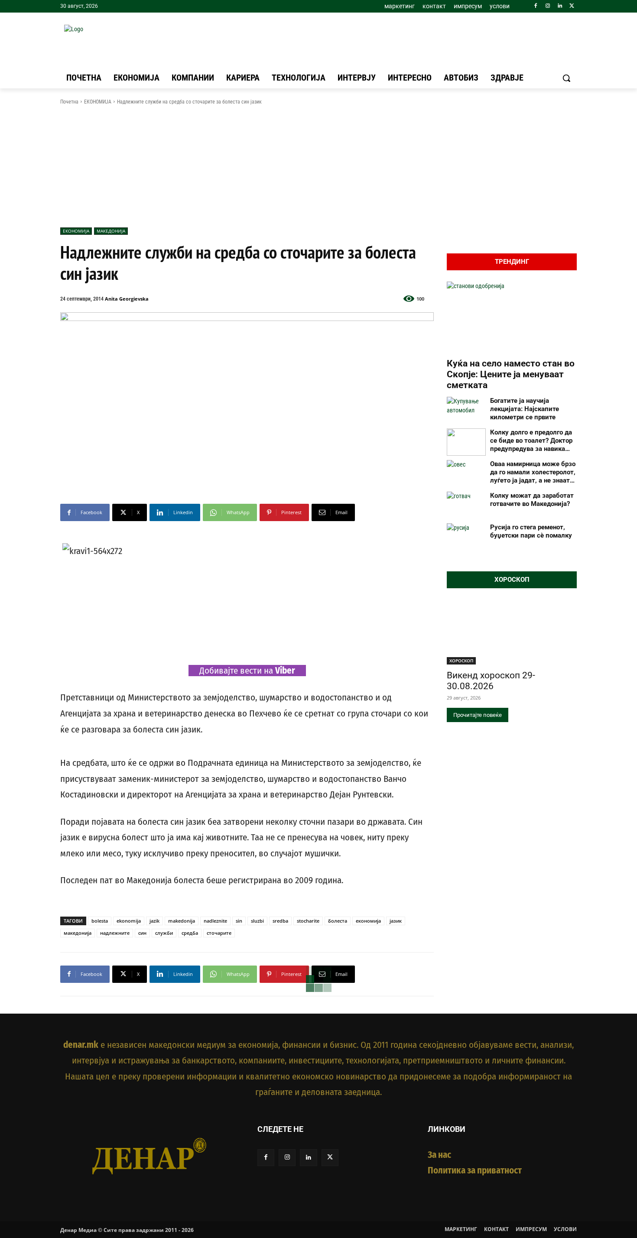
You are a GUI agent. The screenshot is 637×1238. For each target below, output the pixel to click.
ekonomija (129, 920)
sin (239, 920)
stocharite (308, 920)
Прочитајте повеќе (477, 715)
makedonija (181, 920)
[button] (566, 78)
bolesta (99, 920)
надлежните (115, 933)
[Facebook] (536, 6)
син (142, 933)
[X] (572, 6)
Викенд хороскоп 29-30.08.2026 (491, 680)
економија (368, 920)
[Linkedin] (560, 6)
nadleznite (215, 920)
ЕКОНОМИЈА (97, 102)
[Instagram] (548, 6)
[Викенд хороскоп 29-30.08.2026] (512, 632)
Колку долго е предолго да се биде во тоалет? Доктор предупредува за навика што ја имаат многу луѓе (531, 440)
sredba (280, 920)
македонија (77, 933)
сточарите (219, 933)
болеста (337, 920)
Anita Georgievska (127, 298)
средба (190, 933)
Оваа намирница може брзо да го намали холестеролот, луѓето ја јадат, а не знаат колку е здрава (532, 472)
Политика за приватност (475, 1170)
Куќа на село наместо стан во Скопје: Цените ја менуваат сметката (511, 374)
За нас (439, 1154)
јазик (396, 920)
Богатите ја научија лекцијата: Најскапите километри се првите (524, 409)
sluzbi (257, 920)
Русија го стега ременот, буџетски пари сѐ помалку (531, 531)
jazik (154, 920)
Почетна (69, 102)
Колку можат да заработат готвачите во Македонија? (532, 500)
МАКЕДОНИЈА (111, 231)
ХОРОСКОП (461, 661)
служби (164, 933)
